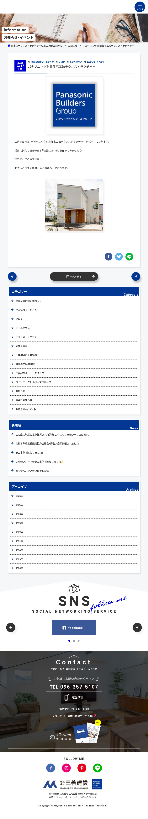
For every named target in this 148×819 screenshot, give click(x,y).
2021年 (19, 541)
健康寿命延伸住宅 (25, 364)
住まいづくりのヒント (28, 310)
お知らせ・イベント (96, 61)
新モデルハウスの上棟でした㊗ (32, 470)
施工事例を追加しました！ (29, 452)
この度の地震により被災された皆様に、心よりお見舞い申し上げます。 (53, 434)
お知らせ (72, 45)
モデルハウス (76, 61)
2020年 (19, 550)
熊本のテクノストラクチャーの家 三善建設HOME (36, 45)
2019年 (19, 559)
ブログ (62, 61)
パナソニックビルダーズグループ (33, 382)
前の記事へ (14, 276)
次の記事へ (134, 276)
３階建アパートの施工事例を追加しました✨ (40, 461)
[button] (10, 627)
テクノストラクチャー (27, 337)
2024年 (19, 514)
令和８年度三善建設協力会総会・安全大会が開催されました (47, 443)
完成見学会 (22, 346)
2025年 (19, 505)
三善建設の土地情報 (26, 355)
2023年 (19, 523)
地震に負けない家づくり (42, 61)
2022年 (19, 532)
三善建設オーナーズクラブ (30, 373)
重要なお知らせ (24, 400)
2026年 (19, 496)
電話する (77, 697)
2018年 (19, 568)
